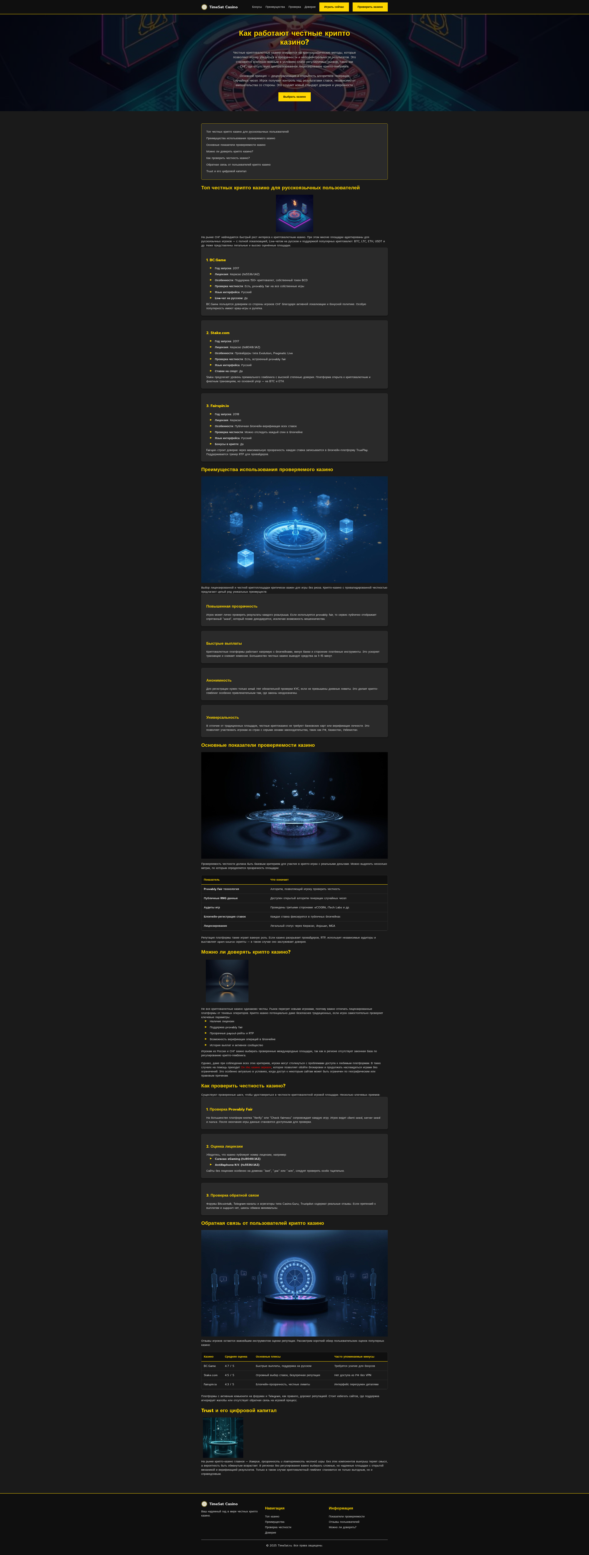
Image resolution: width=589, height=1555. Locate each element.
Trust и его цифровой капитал (226, 171)
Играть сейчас (334, 7)
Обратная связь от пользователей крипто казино (238, 165)
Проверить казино (370, 7)
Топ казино (272, 1516)
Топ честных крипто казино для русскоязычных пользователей (247, 132)
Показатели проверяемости (347, 1516)
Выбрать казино (294, 97)
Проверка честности (278, 1527)
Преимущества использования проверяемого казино (240, 138)
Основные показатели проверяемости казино (236, 145)
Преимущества (275, 7)
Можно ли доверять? (342, 1527)
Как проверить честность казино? (228, 158)
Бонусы (257, 7)
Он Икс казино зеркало (256, 1067)
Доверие (310, 7)
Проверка (295, 7)
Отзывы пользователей (344, 1522)
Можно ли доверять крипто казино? (229, 151)
